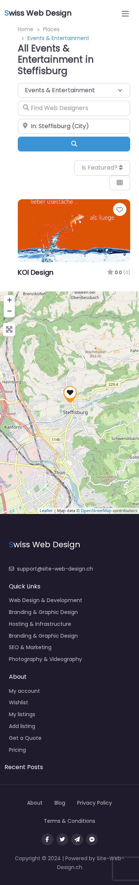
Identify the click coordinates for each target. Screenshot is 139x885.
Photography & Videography (45, 659)
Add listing (22, 726)
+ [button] (9, 299)
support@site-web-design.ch (55, 568)
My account (24, 691)
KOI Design (35, 272)
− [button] (9, 310)
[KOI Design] (70, 394)
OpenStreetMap (96, 510)
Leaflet (46, 510)
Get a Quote (25, 738)
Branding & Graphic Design (43, 612)
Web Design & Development (45, 600)
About (35, 802)
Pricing (17, 750)
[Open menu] (125, 13)
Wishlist (18, 702)
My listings (22, 714)
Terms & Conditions (69, 821)
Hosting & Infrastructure (40, 624)
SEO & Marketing (30, 647)
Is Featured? (100, 167)
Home (25, 29)
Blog (59, 802)
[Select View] (119, 183)
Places (51, 29)
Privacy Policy (94, 802)
